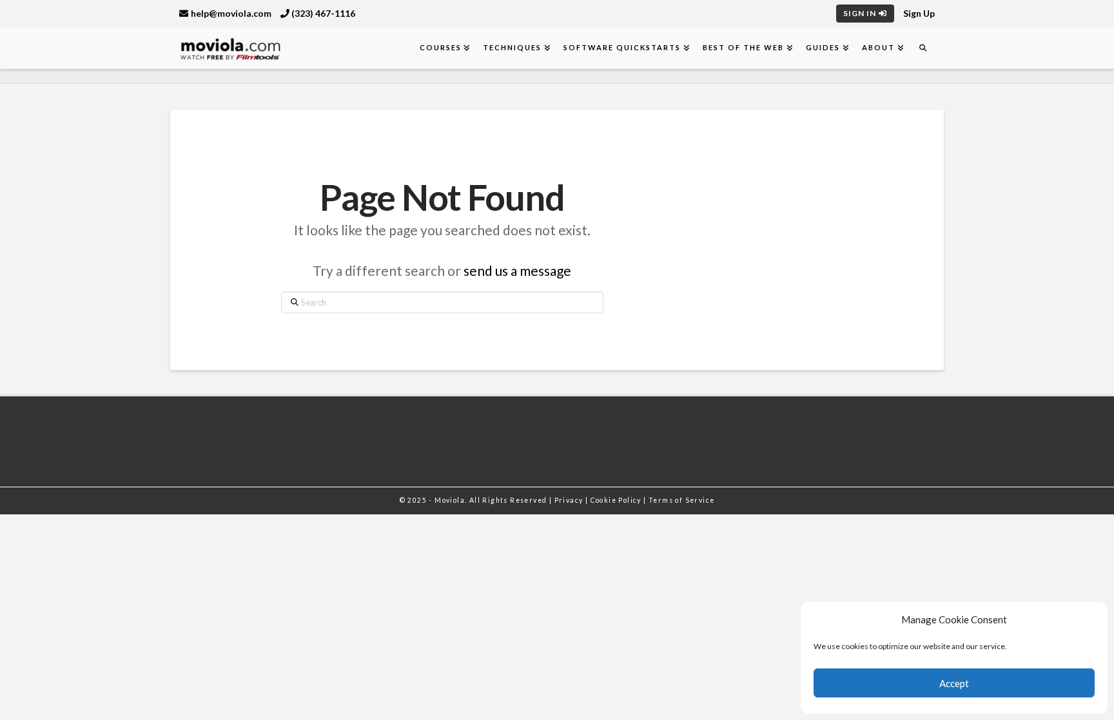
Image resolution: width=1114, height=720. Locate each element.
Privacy (569, 500)
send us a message (517, 270)
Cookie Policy (617, 500)
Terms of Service (681, 500)
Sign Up (919, 13)
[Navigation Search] (922, 48)
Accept (954, 683)
